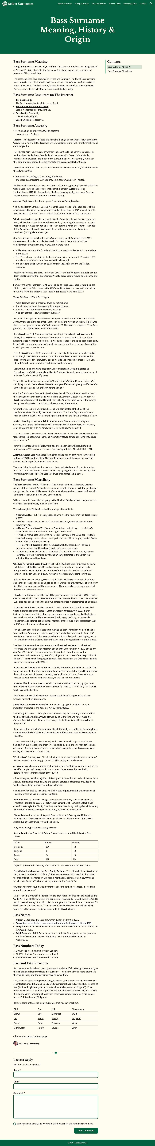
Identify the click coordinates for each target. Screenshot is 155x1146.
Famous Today (114, 3)
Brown (17, 1013)
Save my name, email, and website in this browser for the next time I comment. (55, 1123)
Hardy (41, 1027)
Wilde (74, 1023)
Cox (15, 1018)
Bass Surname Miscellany (120, 71)
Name (17, 1070)
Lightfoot (56, 1013)
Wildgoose (41, 997)
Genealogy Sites (130, 3)
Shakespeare (78, 1009)
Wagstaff (76, 1018)
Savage (55, 1027)
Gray (40, 1023)
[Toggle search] (151, 3)
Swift (74, 1013)
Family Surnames (82, 3)
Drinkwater (19, 1027)
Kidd (54, 1009)
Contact (143, 3)
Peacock (56, 1023)
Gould (40, 1018)
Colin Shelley (33, 1043)
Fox (39, 1009)
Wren (74, 1027)
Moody (55, 1018)
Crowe (17, 1023)
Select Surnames (65, 3)
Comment (19, 1093)
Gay (39, 1013)
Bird (16, 1009)
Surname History (99, 3)
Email (16, 1081)
